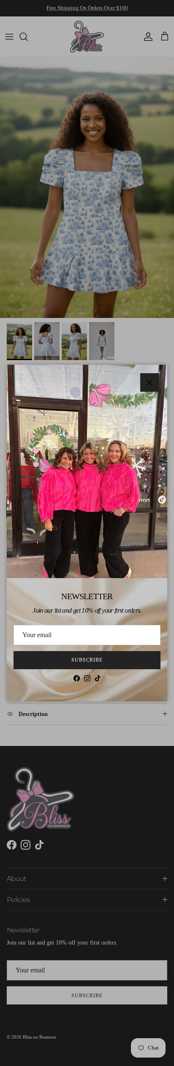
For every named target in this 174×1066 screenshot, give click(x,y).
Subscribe (87, 660)
